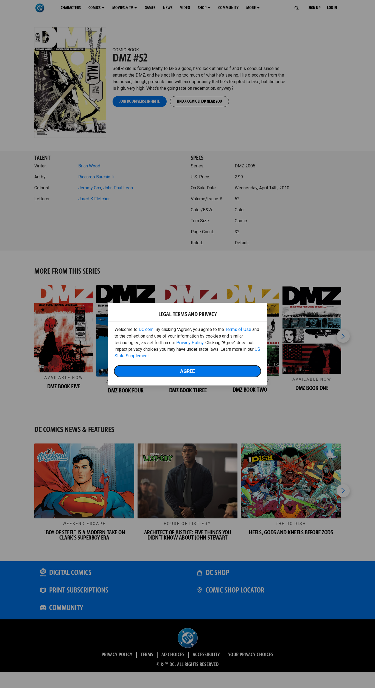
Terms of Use (238, 329)
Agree (187, 371)
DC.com (146, 329)
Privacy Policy (189, 342)
